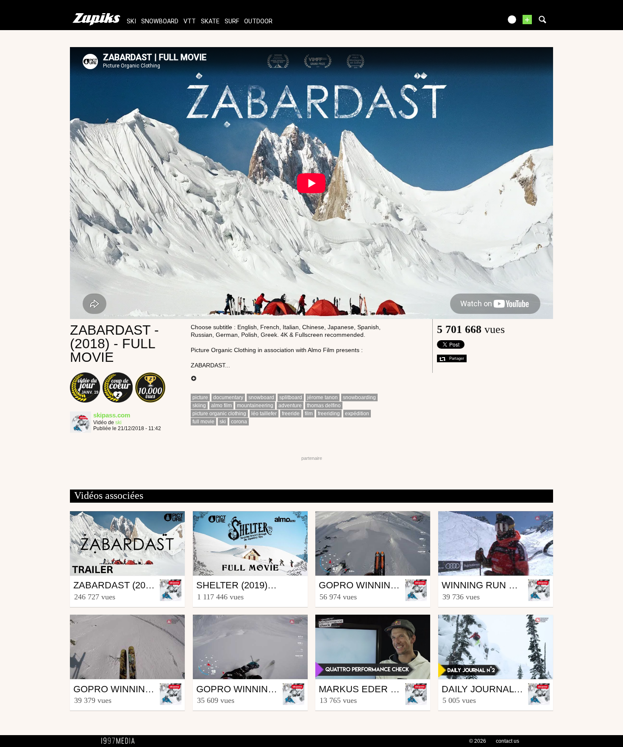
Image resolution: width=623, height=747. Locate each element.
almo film (221, 405)
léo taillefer (264, 414)
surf (232, 21)
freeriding (329, 414)
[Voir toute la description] (194, 379)
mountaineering (255, 405)
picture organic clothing (219, 414)
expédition (357, 414)
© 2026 (477, 741)
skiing (199, 405)
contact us (507, 741)
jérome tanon (322, 397)
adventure (290, 405)
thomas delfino (324, 405)
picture (200, 397)
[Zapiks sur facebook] (477, 22)
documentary (228, 397)
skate (210, 21)
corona (239, 422)
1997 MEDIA (120, 741)
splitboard (290, 397)
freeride (291, 414)
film (309, 414)
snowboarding (359, 397)
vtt (190, 21)
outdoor (258, 21)
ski (131, 21)
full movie (203, 422)
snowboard (159, 21)
